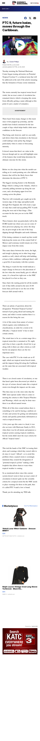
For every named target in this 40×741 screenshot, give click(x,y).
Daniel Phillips (14, 62)
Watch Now (34, 3)
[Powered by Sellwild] (35, 626)
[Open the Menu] (3, 3)
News (5, 18)
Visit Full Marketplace (31, 506)
